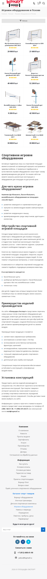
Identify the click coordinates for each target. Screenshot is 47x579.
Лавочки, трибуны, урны (23, 516)
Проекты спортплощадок (24, 479)
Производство (23, 446)
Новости (23, 433)
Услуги (23, 443)
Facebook (23, 542)
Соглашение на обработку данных (23, 455)
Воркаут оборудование (23, 497)
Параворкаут (23, 519)
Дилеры (23, 452)
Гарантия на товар (23, 473)
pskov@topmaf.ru (25, 558)
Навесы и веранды (23, 510)
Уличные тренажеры (23, 500)
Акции (23, 476)
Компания (23, 426)
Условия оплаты (23, 467)
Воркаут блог (23, 482)
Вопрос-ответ (23, 485)
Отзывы (23, 449)
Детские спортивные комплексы (24, 503)
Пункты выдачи (23, 436)
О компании (24, 430)
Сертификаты (23, 440)
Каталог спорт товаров (23, 493)
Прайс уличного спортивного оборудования (23, 488)
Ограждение (24, 513)
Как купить (23, 464)
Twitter (28, 542)
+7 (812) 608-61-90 (25, 552)
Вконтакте (17, 542)
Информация (23, 460)
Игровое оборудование (23, 506)
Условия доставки (23, 470)
